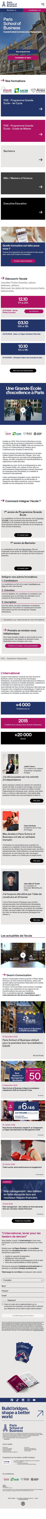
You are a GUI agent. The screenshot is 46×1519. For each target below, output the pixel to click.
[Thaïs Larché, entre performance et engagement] (23, 1159)
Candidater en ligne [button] (23, 58)
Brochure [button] (10, 10)
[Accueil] (9, 4)
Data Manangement (7, 1451)
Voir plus (36, 801)
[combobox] (4, 1300)
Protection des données (38, 1330)
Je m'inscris (34, 311)
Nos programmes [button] (23, 52)
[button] (23, 1503)
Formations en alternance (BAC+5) (10, 1452)
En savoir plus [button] (23, 535)
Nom (3, 1286)
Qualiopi (22, 1460)
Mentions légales (11, 1498)
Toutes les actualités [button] (23, 1221)
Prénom (5, 1291)
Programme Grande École (30, 1448)
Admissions (5, 1447)
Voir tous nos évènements (23, 370)
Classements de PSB (7, 1448)
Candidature (33, 10)
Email (4, 1295)
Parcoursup (26, 549)
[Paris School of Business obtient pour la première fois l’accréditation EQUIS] (23, 1030)
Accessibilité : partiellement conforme (25, 1498)
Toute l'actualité (27, 1451)
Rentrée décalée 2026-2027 (30, 1449)
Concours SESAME (7, 1449)
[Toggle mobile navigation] (42, 4)
